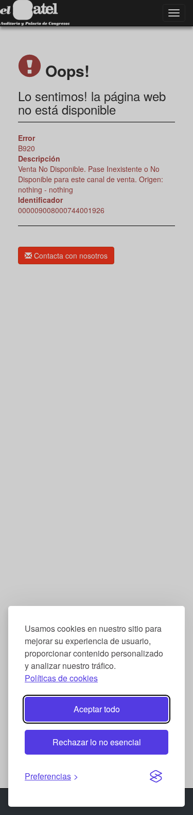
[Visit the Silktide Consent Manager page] (156, 776)
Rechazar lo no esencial (96, 742)
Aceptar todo (97, 709)
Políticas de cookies (61, 678)
